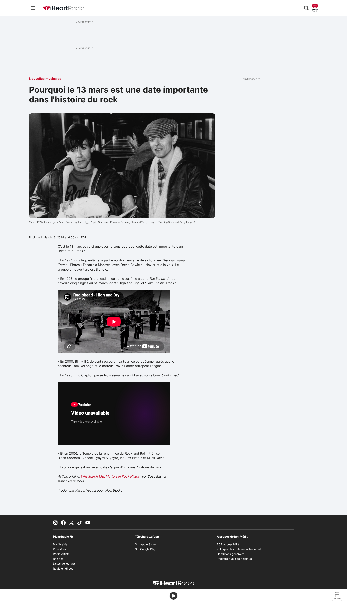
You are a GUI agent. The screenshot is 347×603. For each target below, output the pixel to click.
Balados (58, 558)
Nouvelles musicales (45, 79)
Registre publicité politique (234, 558)
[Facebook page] (63, 522)
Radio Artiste (61, 554)
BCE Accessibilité (228, 544)
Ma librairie (60, 544)
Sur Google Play (145, 549)
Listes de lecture (64, 563)
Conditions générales (230, 554)
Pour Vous (59, 549)
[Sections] (33, 8)
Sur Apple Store (145, 544)
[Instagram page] (55, 522)
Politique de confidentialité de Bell (239, 549)
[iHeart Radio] (315, 8)
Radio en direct (63, 568)
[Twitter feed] (71, 522)
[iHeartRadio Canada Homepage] (63, 8)
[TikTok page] (79, 522)
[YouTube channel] (87, 522)
